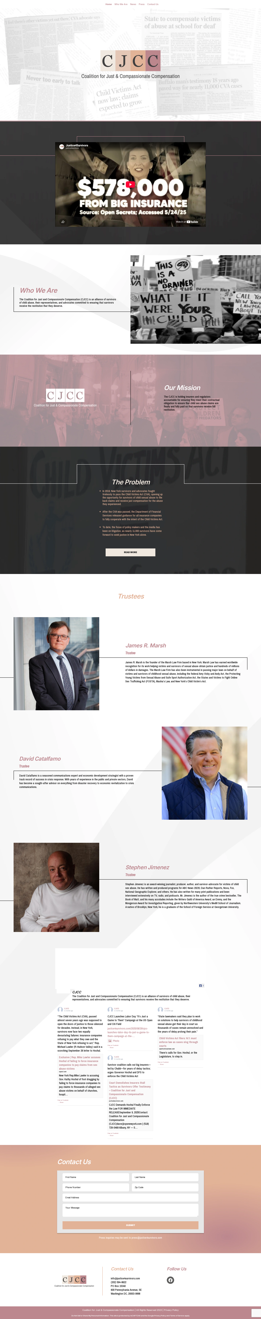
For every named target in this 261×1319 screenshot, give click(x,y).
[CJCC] (63, 989)
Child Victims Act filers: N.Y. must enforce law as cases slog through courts (178, 1042)
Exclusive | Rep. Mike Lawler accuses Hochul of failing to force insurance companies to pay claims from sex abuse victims (79, 1062)
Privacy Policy (171, 1310)
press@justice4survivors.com (147, 1237)
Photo (116, 1041)
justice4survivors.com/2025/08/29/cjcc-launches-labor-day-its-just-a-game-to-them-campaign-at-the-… (129, 1032)
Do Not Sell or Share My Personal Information (90, 1316)
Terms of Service (177, 1316)
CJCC (66, 1008)
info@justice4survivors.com (125, 1278)
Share (61, 1102)
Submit (130, 1225)
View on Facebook (63, 1100)
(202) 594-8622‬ (118, 1282)
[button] (130, 548)
